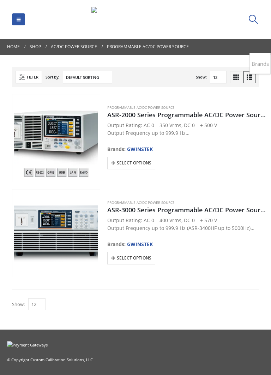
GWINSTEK (140, 149)
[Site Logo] (135, 19)
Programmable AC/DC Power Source (141, 107)
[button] (18, 19)
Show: (201, 77)
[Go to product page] (56, 138)
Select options (134, 163)
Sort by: (52, 77)
